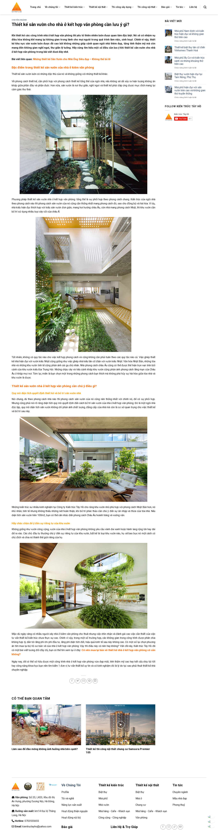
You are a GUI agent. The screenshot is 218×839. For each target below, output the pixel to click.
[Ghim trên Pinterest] (89, 681)
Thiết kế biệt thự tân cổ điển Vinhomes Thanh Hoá (189, 49)
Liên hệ (193, 7)
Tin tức (179, 7)
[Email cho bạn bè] (83, 681)
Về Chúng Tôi (71, 785)
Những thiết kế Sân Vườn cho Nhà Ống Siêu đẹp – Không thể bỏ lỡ (71, 59)
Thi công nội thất (146, 7)
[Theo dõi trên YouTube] (180, 827)
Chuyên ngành (19, 20)
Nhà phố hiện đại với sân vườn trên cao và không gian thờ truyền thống (189, 90)
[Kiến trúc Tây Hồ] (17, 7)
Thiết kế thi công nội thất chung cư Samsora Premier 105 (118, 751)
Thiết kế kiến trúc (73, 7)
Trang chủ (35, 7)
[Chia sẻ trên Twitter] (77, 681)
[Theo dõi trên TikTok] (174, 827)
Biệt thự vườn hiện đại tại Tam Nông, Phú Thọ (188, 76)
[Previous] (16, 726)
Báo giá (165, 7)
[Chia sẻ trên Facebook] (72, 681)
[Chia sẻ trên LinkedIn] (95, 681)
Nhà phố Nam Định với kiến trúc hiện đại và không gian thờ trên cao (189, 34)
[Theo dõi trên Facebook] (163, 827)
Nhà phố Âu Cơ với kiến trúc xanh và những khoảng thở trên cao (189, 60)
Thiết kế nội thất (97, 7)
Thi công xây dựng (121, 7)
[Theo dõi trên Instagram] (168, 827)
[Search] (205, 7)
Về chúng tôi (51, 7)
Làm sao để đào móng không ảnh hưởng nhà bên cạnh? (45, 749)
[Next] (151, 726)
